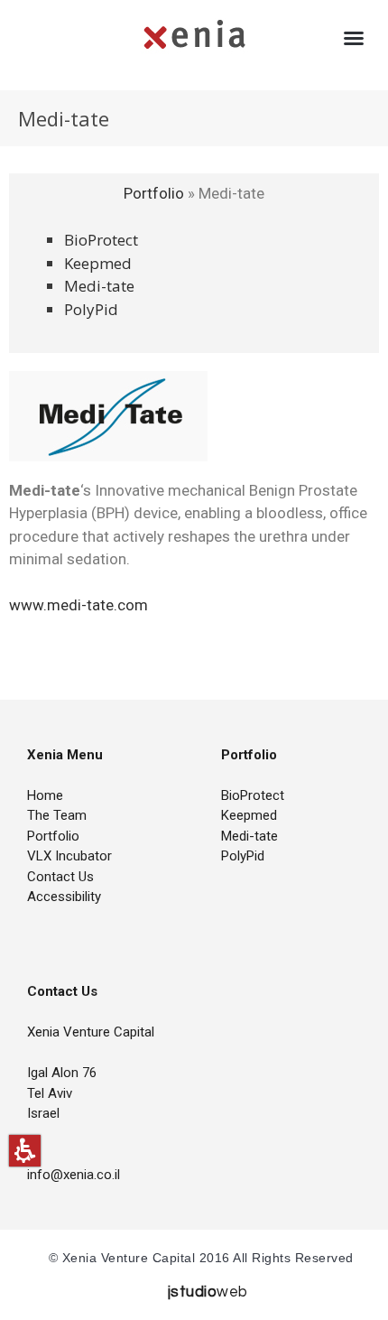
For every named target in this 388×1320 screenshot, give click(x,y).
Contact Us (60, 877)
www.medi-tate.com (78, 605)
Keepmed (98, 263)
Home (45, 795)
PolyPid (91, 309)
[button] (25, 1151)
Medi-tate (99, 285)
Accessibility (64, 896)
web (208, 1292)
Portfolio (156, 193)
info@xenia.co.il (73, 1175)
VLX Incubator (69, 856)
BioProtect (101, 239)
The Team (57, 815)
